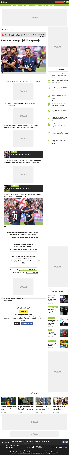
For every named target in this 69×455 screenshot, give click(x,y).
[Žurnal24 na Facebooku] (63, 442)
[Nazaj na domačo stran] (2, 29)
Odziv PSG (14, 151)
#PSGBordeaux (30, 256)
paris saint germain (14, 298)
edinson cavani (7, 300)
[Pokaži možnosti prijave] (67, 2)
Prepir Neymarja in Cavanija (20, 188)
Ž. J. (6, 44)
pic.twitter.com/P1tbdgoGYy (28, 270)
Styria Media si (65, 447)
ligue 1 (21, 298)
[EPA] (23, 211)
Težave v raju (15, 185)
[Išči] (65, 2)
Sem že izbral (42, 36)
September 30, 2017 (33, 237)
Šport (6, 29)
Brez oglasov (59, 1)
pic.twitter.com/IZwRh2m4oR (23, 246)
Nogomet (15, 29)
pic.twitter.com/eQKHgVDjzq (28, 234)
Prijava (17, 323)
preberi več (23, 311)
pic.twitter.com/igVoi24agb (23, 258)
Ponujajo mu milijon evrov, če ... (21, 154)
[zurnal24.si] (4, 2)
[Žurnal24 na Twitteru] (66, 442)
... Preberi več (54, 453)
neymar (6, 298)
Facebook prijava (27, 323)
